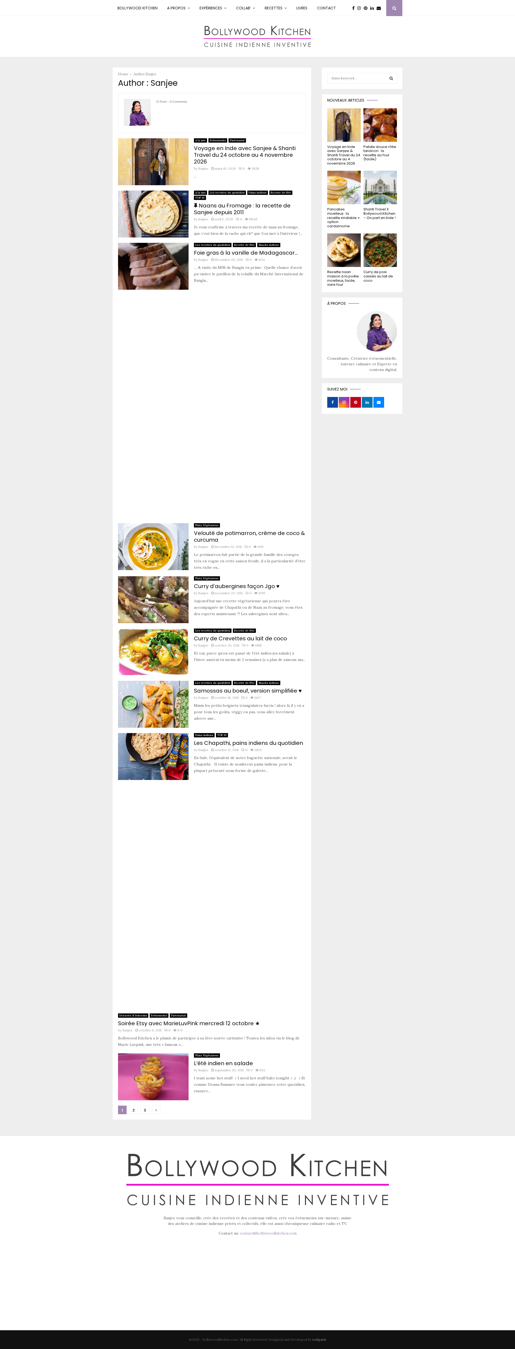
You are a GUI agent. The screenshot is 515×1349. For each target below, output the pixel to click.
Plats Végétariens (207, 525)
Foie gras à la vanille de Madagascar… (246, 253)
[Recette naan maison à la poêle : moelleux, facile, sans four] (344, 250)
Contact (326, 8)
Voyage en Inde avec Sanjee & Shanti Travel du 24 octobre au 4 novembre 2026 (245, 154)
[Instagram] (360, 8)
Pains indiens (258, 192)
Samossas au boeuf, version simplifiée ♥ (248, 690)
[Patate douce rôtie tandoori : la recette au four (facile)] (380, 125)
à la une (200, 140)
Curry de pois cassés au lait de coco (378, 276)
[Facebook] (354, 8)
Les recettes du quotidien (227, 192)
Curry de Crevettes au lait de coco (240, 638)
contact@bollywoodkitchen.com (268, 1233)
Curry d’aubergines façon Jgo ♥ (236, 586)
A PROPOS (176, 8)
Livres (301, 8)
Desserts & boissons (133, 1015)
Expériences (211, 8)
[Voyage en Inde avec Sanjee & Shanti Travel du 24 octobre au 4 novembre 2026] (344, 125)
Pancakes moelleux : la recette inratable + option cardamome (343, 217)
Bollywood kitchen (137, 8)
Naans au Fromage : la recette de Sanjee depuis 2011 (242, 209)
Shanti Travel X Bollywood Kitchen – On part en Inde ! (379, 213)
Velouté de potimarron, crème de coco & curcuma (249, 536)
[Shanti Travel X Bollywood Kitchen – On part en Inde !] (380, 187)
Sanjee (151, 74)
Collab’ (243, 8)
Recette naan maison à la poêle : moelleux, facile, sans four (343, 278)
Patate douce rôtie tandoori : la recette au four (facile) (379, 153)
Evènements (218, 140)
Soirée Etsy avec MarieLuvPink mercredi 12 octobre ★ (189, 1023)
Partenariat (237, 140)
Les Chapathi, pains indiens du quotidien (248, 743)
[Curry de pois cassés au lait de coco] (380, 250)
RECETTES (273, 8)
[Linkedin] (373, 8)
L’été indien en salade (223, 1063)
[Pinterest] (367, 8)
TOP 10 (200, 197)
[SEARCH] (391, 78)
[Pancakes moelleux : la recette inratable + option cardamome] (344, 187)
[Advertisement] (212, 408)
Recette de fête (281, 192)
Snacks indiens (269, 245)
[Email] (380, 8)
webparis (319, 1339)
